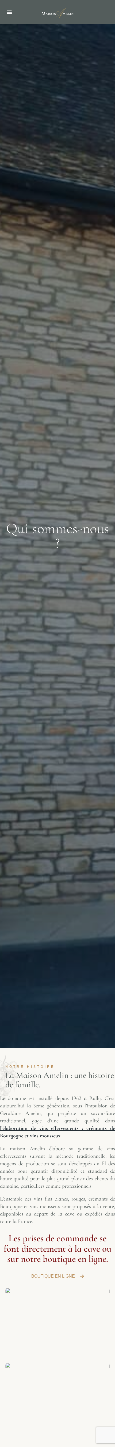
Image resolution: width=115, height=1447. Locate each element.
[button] (9, 12)
